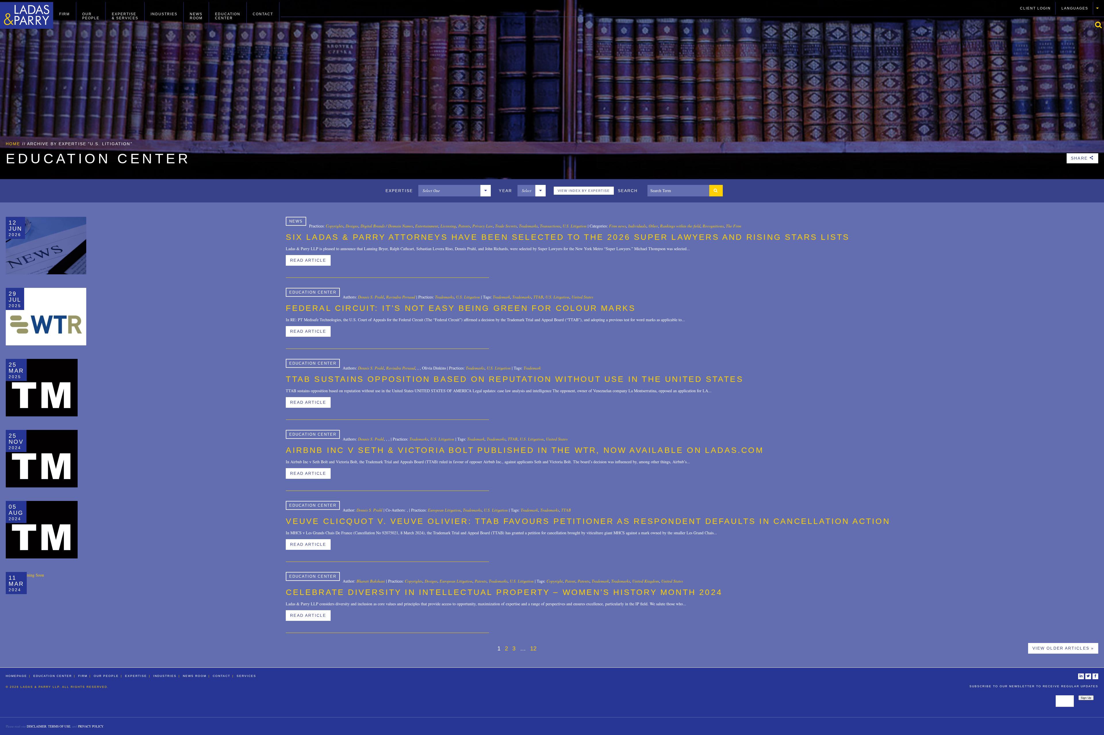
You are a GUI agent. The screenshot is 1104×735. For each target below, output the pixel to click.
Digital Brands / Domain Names (387, 226)
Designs (352, 226)
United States (582, 297)
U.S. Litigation (574, 226)
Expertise (136, 675)
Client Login (1035, 8)
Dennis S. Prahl (371, 297)
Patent (570, 581)
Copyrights (334, 226)
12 (533, 648)
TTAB (538, 297)
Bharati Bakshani (370, 581)
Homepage (16, 675)
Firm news (617, 226)
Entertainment (426, 226)
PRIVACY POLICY (90, 726)
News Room (196, 16)
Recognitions (713, 226)
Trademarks (528, 226)
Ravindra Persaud (400, 297)
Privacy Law (482, 226)
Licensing (448, 226)
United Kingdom (645, 581)
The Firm (733, 226)
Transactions (550, 226)
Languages (1074, 8)
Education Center (227, 16)
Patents (464, 226)
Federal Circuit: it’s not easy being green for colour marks (461, 308)
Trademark (501, 297)
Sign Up (1086, 697)
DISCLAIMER (36, 726)
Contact (263, 14)
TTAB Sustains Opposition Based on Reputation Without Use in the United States (514, 379)
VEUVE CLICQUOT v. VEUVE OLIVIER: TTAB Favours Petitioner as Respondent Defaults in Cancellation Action (588, 521)
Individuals (637, 226)
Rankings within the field (680, 226)
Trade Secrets (506, 226)
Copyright (555, 581)
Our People (90, 16)
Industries (164, 14)
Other (653, 226)
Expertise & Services (125, 16)
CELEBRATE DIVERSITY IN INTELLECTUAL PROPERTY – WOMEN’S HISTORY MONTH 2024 (504, 592)
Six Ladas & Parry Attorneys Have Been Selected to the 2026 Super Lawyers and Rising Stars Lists (568, 237)
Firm (64, 14)
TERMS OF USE (59, 726)
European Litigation (444, 510)
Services (246, 675)
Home (13, 143)
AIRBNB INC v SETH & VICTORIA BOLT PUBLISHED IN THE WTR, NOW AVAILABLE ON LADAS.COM (524, 450)
